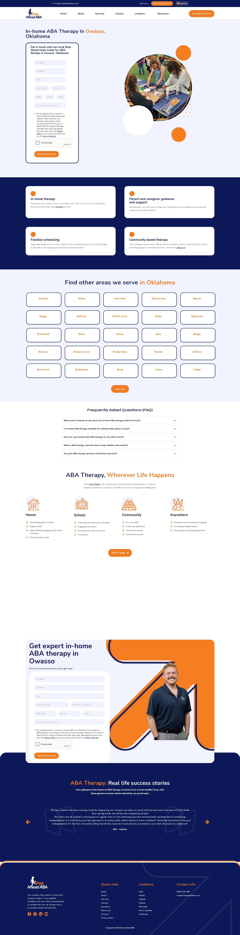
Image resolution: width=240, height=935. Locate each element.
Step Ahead (94, 484)
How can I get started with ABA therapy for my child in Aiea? (120, 437)
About (81, 13)
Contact (59, 206)
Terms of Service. (49, 136)
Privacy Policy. (50, 738)
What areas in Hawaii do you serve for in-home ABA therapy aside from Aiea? (120, 420)
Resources (163, 13)
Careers (119, 13)
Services (99, 13)
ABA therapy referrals (162, 4)
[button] (140, 14)
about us (181, 247)
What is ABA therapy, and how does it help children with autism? (120, 445)
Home (63, 13)
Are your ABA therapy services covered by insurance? (120, 453)
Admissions (144, 4)
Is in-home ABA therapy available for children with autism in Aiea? (120, 428)
